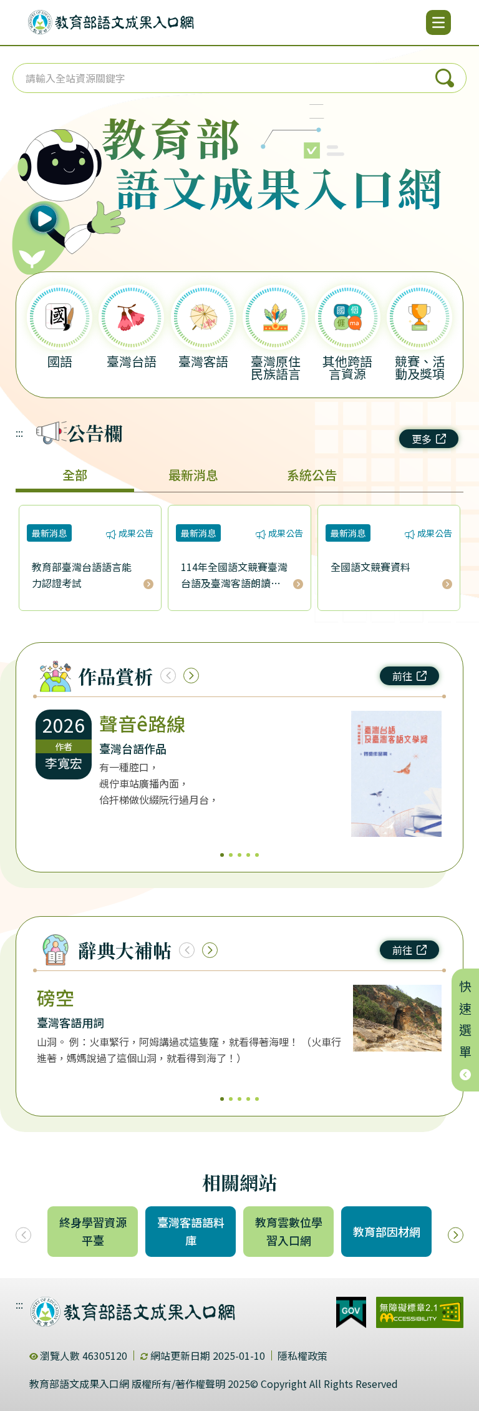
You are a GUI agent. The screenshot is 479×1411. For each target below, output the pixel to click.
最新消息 (193, 475)
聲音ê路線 (142, 723)
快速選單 (466, 1023)
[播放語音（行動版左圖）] (63, 184)
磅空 (55, 997)
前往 (402, 675)
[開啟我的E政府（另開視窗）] (351, 1312)
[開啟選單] (438, 22)
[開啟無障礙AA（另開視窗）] (419, 1312)
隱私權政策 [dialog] (302, 1355)
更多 (422, 438)
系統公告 (312, 475)
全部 (74, 475)
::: (19, 432)
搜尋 (444, 78)
